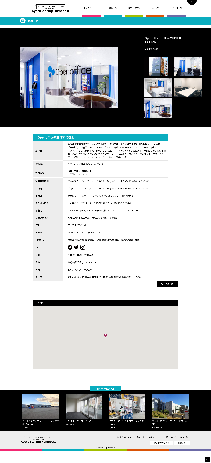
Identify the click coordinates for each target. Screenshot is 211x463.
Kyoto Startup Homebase (106, 448)
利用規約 (182, 443)
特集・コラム (134, 7)
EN (192, 1)
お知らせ (155, 7)
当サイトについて (91, 7)
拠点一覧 (113, 7)
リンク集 (184, 437)
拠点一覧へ (169, 284)
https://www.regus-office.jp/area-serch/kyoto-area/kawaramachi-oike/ (104, 239)
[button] (105, 336)
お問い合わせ (176, 7)
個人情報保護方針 (161, 443)
